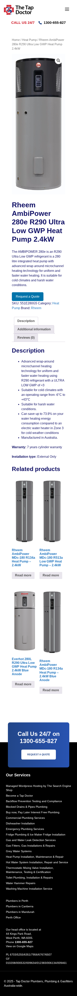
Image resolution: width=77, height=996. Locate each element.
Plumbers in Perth (17, 900)
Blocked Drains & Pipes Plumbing (26, 806)
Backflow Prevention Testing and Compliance (34, 801)
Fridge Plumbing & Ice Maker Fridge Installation (35, 834)
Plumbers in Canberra (19, 906)
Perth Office (13, 917)
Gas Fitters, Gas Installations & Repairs (30, 845)
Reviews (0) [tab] (26, 337)
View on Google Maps (19, 946)
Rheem (36, 308)
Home (16, 39)
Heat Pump (29, 39)
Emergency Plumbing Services (25, 829)
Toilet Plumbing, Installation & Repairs (29, 877)
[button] (58, 60)
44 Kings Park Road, (19, 933)
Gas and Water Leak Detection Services (31, 840)
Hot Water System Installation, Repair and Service (37, 862)
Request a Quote (27, 296)
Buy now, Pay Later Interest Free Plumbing (32, 812)
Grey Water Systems (19, 851)
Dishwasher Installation (20, 823)
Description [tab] (26, 321)
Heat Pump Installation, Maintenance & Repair (35, 856)
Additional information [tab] (34, 329)
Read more (23, 575)
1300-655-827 (55, 23)
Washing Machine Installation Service (29, 888)
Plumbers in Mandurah (20, 911)
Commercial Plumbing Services (25, 817)
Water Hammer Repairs (20, 883)
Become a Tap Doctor (19, 795)
